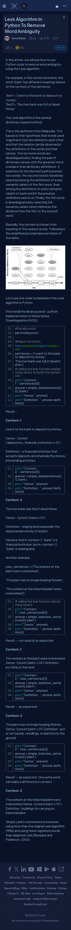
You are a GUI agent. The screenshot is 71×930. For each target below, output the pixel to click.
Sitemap (52, 888)
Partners (21, 882)
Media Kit (10, 882)
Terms (58, 877)
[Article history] (31, 38)
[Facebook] (9, 869)
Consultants (51, 882)
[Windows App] (39, 869)
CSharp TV (13, 893)
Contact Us (28, 877)
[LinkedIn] (23, 869)
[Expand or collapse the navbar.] (5, 6)
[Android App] (46, 869)
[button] (64, 5)
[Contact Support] (61, 869)
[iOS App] (53, 869)
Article (60, 47)
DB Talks (25, 893)
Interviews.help (22, 898)
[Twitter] (16, 869)
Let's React (38, 893)
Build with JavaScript (35, 904)
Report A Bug (11, 888)
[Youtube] (31, 869)
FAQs (24, 888)
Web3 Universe (55, 893)
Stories (63, 888)
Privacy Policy (45, 877)
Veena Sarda (19, 38)
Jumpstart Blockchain (45, 898)
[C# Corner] (14, 6)
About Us (15, 877)
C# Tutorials (35, 882)
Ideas (63, 882)
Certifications (37, 888)
